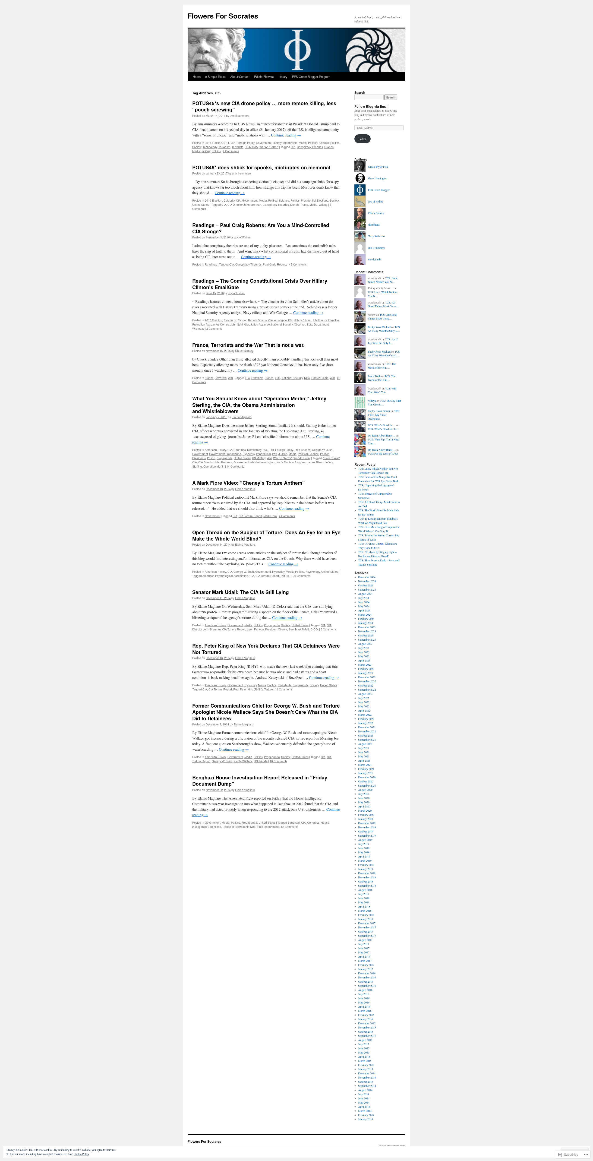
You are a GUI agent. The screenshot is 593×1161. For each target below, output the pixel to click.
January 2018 (365, 919)
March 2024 (365, 614)
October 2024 (365, 585)
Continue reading (286, 135)
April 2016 (364, 1006)
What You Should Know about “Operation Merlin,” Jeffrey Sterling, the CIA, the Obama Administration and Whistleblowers (259, 404)
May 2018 (363, 902)
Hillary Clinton (303, 320)
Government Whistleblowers (251, 462)
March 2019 (365, 860)
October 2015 (365, 1031)
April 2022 (364, 710)
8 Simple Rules (215, 76)
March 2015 (365, 1061)
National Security (282, 324)
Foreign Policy (246, 143)
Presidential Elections (314, 200)
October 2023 (365, 635)
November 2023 (367, 631)
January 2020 (365, 819)
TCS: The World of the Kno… (382, 366)
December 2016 (366, 973)
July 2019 (363, 844)
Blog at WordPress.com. (392, 1145)
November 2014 (367, 1077)
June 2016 (363, 998)
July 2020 (363, 794)
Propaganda (224, 458)
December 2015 (366, 1023)
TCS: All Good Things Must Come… (383, 304)
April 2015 (364, 1056)
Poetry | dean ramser (379, 411)
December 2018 (366, 873)
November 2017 (367, 927)
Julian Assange (260, 324)
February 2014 (366, 1115)
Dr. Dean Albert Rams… (381, 435)
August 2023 (365, 643)
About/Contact (239, 76)
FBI (290, 320)
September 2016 (367, 985)
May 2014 (363, 1102)
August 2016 (365, 990)
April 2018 (364, 906)
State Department (318, 324)
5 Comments (329, 629)
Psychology (313, 571)
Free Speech (302, 450)
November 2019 (367, 827)
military (206, 151)
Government (263, 143)
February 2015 (366, 1065)
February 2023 (366, 669)
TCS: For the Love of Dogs (383, 453)
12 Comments (289, 827)
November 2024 (367, 581)
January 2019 (365, 869)
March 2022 (365, 714)
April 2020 (364, 806)
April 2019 (364, 856)
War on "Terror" (268, 147)
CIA (233, 143)
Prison (211, 458)
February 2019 (366, 865)
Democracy (254, 450)
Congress (313, 822)
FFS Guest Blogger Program (311, 76)
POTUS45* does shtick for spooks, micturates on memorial (261, 167)
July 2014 (363, 1094)
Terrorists (237, 147)
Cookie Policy (81, 1154)
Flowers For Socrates (223, 16)
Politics (334, 143)
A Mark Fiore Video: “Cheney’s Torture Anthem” (248, 482)
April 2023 (364, 660)
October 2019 (365, 831)
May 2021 (363, 756)
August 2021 (365, 744)
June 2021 (363, 752)
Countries (239, 450)
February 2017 (366, 965)
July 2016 (363, 994)
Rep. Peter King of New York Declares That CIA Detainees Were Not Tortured (266, 648)
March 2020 (365, 810)
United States (200, 204)
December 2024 (366, 577)
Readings (211, 264)
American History (215, 450)
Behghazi (294, 822)
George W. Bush (322, 450)
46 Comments (298, 264)
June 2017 (363, 948)
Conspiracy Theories (310, 147)
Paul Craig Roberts (275, 264)
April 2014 (364, 1106)
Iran (274, 454)
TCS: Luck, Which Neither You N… (383, 280)
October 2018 (365, 881)
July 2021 (363, 748)
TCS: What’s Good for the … (384, 429)
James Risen (315, 462)
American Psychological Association (225, 576)
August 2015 (365, 1040)
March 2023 (365, 664)
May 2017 (363, 952)
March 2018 (365, 910)
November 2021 (367, 731)
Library (282, 76)
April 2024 (364, 610)
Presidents (199, 458)
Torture (284, 576)
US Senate (261, 761)
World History (301, 458)
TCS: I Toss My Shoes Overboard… (384, 415)
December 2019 (366, 823)
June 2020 (363, 798)
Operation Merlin (213, 466)
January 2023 (365, 673)
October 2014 (365, 1081)
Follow (362, 139)
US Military (251, 147)
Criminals (257, 378)
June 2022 (363, 702)
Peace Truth (374, 376)
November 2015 (367, 1027)
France (209, 378)
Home (197, 76)
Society (196, 147)
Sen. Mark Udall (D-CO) (304, 629)
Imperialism (290, 143)
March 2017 (365, 960)
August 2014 (365, 1090)
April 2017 (364, 956)
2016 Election (213, 143)
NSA (307, 378)
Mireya (372, 400)
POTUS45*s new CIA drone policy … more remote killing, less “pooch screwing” (264, 106)
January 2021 (365, 773)
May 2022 (363, 706)
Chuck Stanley (244, 351)
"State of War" (331, 458)
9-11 (226, 143)
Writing (323, 204)
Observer (299, 324)
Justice (282, 454)
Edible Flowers (264, 76)
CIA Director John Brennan (244, 204)
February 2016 (366, 1015)
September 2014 (367, 1086)
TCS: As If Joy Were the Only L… (384, 329)
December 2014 (366, 1073)
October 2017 (365, 931)
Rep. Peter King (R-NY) (248, 689)
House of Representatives (239, 827)
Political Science (318, 143)
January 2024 (365, 623)
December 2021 (366, 727)
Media (303, 143)
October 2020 (365, 781)
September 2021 (367, 739)
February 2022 (366, 719)
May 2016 (363, 1002)
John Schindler (239, 324)
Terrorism (224, 147)
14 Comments (235, 466)
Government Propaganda (225, 454)
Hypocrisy (249, 454)
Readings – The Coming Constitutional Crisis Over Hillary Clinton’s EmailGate (259, 283)
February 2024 (366, 618)
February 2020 (366, 814)
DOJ (265, 450)
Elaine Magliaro (242, 417)
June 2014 (363, 1098)
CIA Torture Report (250, 516)
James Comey (220, 324)
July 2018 (363, 894)
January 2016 (365, 1019)
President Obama (276, 629)
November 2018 (367, 877)
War (230, 378)
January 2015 (365, 1069)
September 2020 (367, 785)
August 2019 (365, 839)
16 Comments (278, 761)
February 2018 (366, 915)
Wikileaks (198, 328)
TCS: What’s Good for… (382, 425)
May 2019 (363, 852)
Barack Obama (257, 320)
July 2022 (363, 698)
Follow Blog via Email (371, 106)
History (277, 143)
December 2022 (366, 677)
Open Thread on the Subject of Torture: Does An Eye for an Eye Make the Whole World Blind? (266, 535)
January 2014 (365, 1119)
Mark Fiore (270, 516)
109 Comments (300, 576)
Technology (210, 147)
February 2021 (366, 769)
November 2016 (367, 977)
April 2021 (364, 760)
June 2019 (363, 848)
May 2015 (363, 1052)
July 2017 (363, 944)
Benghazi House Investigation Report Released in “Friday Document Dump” (259, 780)
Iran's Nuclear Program (291, 462)
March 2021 (365, 764)
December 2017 (366, 923)
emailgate (280, 320)
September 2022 (367, 689)
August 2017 (365, 940)
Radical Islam (319, 378)
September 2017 (367, 935)
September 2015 (367, 1036)
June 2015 (363, 1048)
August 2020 (365, 789)
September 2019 (367, 835)
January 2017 (365, 969)
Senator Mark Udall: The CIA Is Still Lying (240, 591)
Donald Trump (299, 204)
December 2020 (366, 777)
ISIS (277, 378)
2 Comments (231, 151)
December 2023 (366, 627)
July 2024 (363, 598)
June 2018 (363, 898)
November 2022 (367, 681)
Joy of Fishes (242, 237)
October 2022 (365, 685)
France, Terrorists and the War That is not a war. (248, 344)
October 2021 (365, 735)
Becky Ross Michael (379, 327)
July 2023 (363, 648)
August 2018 (365, 890)
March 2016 (365, 1010)
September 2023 (367, 639)
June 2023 (363, 652)
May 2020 (363, 802)
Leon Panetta (255, 629)
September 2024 (367, 589)
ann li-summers (239, 115)
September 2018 (367, 885)
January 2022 (365, 723)
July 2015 (363, 1044)
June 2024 (363, 602)
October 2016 (365, 981)
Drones (329, 147)
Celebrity (229, 200)
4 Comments (287, 516)
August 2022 (365, 694)
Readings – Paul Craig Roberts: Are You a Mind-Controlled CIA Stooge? (260, 228)
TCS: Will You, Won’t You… (382, 390)
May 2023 (363, 656)
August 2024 (365, 593)
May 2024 (363, 606)
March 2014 (365, 1111)
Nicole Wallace (242, 761)
